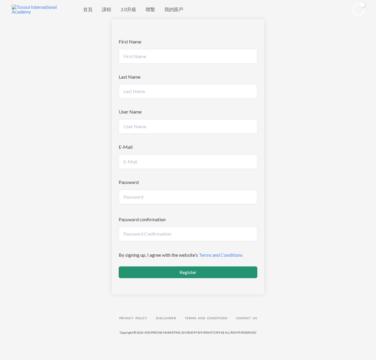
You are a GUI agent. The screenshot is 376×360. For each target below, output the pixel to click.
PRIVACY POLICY (133, 318)
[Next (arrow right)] (36, 355)
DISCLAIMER (166, 318)
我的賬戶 (173, 9)
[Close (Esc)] (12, 344)
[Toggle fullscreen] (60, 344)
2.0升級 (128, 9)
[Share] (36, 344)
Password (129, 182)
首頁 (88, 9)
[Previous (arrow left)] (12, 355)
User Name (130, 111)
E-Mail (125, 147)
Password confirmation (142, 219)
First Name (130, 41)
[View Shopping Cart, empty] (358, 10)
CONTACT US (246, 318)
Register (188, 272)
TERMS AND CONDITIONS (206, 318)
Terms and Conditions (221, 255)
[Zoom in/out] (85, 344)
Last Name (129, 77)
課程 (106, 9)
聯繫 (150, 9)
